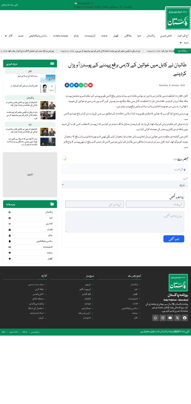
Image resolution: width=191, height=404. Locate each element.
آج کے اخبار (183, 36)
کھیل (116, 36)
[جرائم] (10, 235)
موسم (20, 36)
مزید (186, 43)
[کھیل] (10, 259)
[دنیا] (10, 218)
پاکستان (150, 36)
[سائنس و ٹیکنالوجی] (10, 241)
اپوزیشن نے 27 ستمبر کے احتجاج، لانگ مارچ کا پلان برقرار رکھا (39, 51)
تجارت (50, 229)
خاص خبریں (166, 36)
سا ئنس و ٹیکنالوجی (38, 36)
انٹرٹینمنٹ (90, 36)
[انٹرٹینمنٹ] (10, 247)
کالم (11, 36)
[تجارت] (10, 230)
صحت (104, 36)
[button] (67, 85)
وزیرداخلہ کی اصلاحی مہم (27, 76)
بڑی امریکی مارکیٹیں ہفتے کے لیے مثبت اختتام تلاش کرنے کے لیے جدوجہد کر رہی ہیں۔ (115, 51)
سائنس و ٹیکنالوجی (44, 241)
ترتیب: (185, 178)
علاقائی (128, 36)
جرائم (76, 36)
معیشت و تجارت (60, 36)
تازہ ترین (49, 224)
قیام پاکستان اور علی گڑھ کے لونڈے (23, 86)
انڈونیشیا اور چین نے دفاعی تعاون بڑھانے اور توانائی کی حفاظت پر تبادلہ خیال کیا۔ (21, 104)
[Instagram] (163, 318)
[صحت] (10, 253)
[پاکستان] (10, 212)
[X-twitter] (177, 318)
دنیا (139, 36)
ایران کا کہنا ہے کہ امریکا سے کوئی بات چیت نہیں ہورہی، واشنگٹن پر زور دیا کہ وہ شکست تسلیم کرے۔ (22, 141)
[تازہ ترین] (10, 224)
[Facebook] (184, 318)
